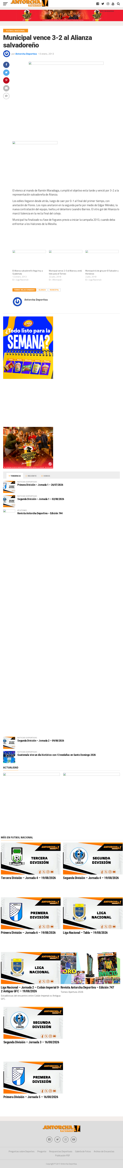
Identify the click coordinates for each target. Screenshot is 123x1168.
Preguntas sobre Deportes (21, 1151)
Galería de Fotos (83, 1151)
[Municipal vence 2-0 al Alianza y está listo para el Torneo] (65, 259)
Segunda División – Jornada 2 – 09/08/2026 (40, 740)
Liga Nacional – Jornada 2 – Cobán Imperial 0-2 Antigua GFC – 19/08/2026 (30, 989)
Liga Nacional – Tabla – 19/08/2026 (85, 933)
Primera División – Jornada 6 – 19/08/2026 (28, 933)
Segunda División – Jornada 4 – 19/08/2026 (91, 878)
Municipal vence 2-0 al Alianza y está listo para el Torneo (65, 272)
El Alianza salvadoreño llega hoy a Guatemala (27, 272)
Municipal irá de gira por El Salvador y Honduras (101, 272)
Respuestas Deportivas (60, 1151)
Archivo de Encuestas (104, 1151)
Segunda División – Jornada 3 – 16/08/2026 (31, 1042)
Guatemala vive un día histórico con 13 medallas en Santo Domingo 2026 (56, 754)
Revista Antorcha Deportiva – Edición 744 (39, 513)
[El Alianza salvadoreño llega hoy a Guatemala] (29, 259)
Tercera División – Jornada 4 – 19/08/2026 (28, 878)
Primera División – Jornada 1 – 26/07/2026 (40, 484)
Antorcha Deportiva (26, 54)
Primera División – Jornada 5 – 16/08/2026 (30, 1097)
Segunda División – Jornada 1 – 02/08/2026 (40, 499)
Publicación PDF (62, 1155)
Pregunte (41, 1151)
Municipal (54, 289)
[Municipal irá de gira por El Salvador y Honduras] (102, 259)
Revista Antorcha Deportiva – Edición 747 (87, 987)
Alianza (42, 289)
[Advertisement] (61, 403)
